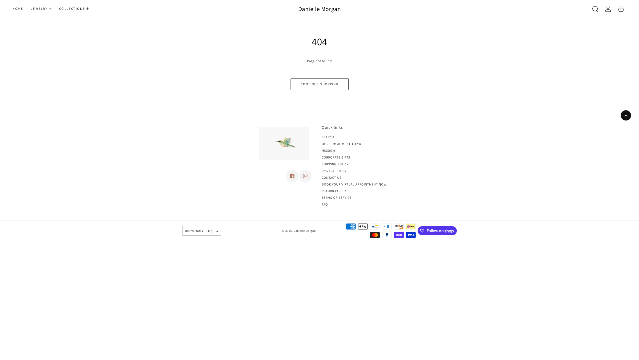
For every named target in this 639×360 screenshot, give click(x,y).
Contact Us (331, 178)
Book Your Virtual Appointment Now (354, 184)
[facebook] (292, 176)
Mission (328, 151)
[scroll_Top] (626, 115)
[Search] (595, 9)
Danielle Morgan (305, 230)
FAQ (325, 204)
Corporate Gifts (336, 158)
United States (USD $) (199, 231)
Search (328, 137)
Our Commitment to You (343, 144)
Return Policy (334, 191)
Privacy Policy (334, 171)
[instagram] (305, 176)
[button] (41, 9)
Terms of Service (336, 198)
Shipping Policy (335, 164)
